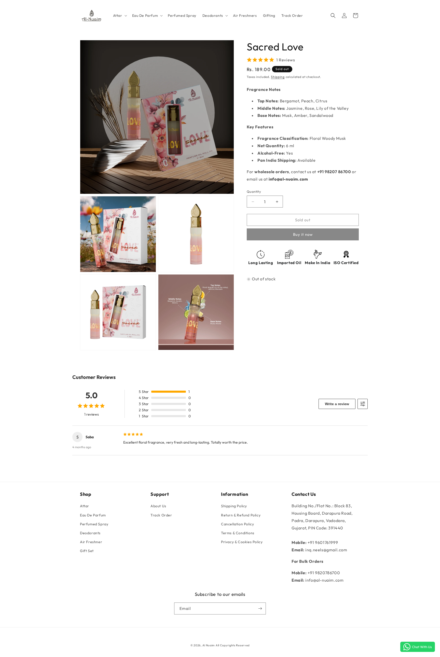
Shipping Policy (234, 506)
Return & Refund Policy (240, 515)
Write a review (337, 404)
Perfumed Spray (94, 524)
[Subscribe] (260, 608)
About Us (158, 506)
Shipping (278, 77)
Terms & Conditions (237, 533)
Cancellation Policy (237, 524)
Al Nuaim (208, 645)
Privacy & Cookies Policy (242, 542)
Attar (84, 506)
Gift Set (87, 551)
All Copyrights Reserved (233, 645)
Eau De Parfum (93, 515)
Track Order (161, 515)
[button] (119, 15)
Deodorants (90, 533)
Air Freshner (91, 542)
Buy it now (303, 234)
